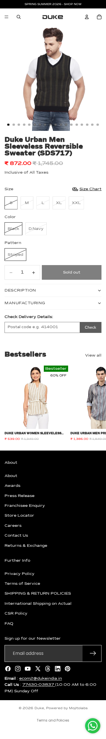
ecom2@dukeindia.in (40, 678)
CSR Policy (16, 613)
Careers (13, 525)
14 (76, 124)
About (11, 476)
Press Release (19, 496)
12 (66, 124)
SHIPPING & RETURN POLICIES (38, 593)
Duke (39, 708)
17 (92, 124)
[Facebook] (8, 668)
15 (82, 124)
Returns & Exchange (26, 545)
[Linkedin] (57, 668)
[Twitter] (37, 668)
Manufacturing (25, 303)
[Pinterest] (67, 668)
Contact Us (16, 536)
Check (90, 327)
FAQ (9, 623)
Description (20, 290)
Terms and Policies (53, 720)
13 (71, 124)
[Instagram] (17, 668)
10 (55, 124)
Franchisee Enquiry (25, 506)
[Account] (87, 17)
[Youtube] (27, 668)
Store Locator (19, 516)
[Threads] (47, 668)
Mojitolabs (78, 708)
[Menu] (6, 16)
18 (97, 124)
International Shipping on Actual (38, 603)
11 (60, 124)
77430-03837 (38, 685)
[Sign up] (93, 653)
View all (93, 355)
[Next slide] (95, 403)
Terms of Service (22, 584)
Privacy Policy (19, 573)
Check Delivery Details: (29, 317)
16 (87, 124)
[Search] (18, 17)
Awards (12, 486)
